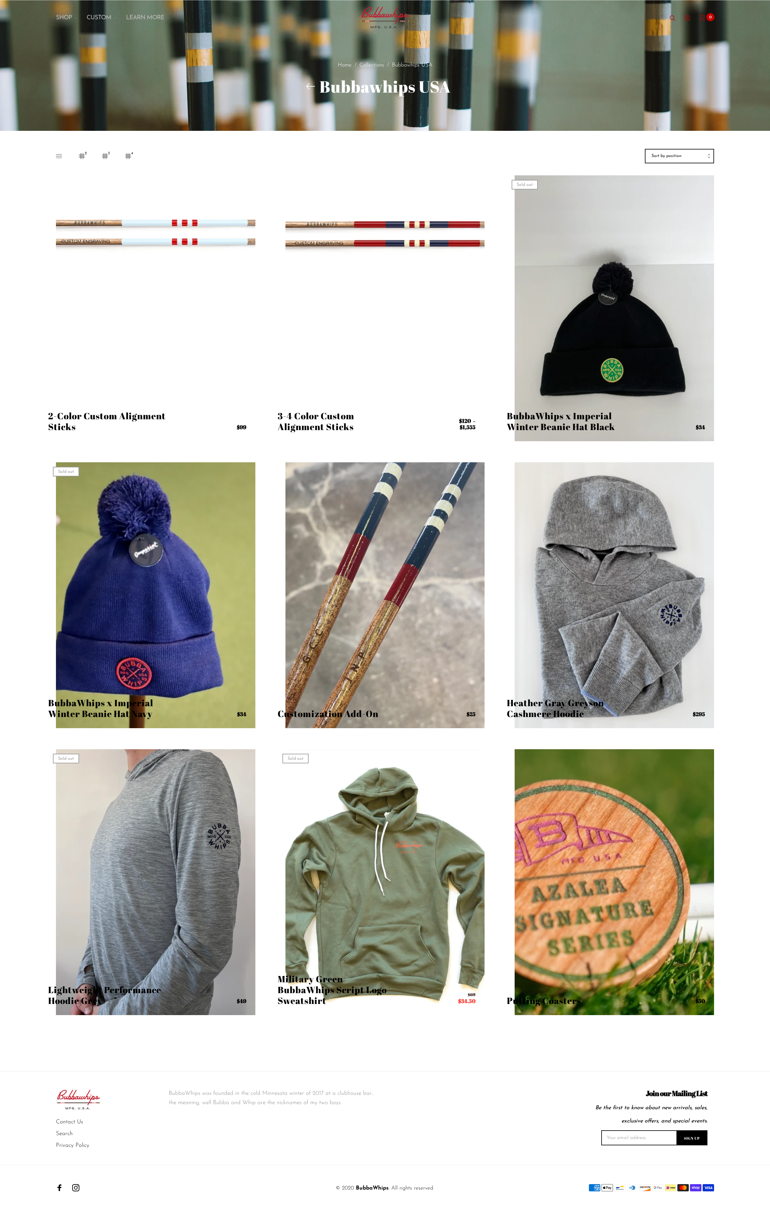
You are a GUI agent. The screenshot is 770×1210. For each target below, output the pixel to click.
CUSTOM (99, 18)
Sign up (692, 1138)
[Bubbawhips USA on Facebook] (59, 1187)
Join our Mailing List (676, 1093)
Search (64, 1134)
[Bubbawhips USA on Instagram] (75, 1187)
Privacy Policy (72, 1145)
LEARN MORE (145, 18)
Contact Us (69, 1122)
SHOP (64, 18)
